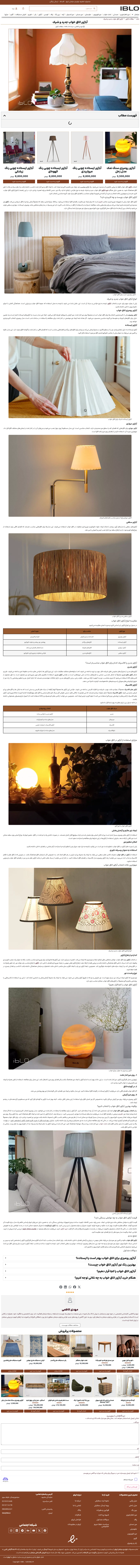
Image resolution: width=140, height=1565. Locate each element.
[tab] (70, 1258)
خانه (137, 19)
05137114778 (7, 1505)
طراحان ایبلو (76, 1519)
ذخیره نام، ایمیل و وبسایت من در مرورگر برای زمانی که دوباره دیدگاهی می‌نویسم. (110, 1473)
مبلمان (136, 14)
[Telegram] (22, 1530)
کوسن (46, 14)
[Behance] (28, 1530)
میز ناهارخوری (125, 14)
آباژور (40, 14)
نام (138, 1448)
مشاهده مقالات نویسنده (70, 1325)
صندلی (115, 14)
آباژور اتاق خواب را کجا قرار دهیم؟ (116, 1271)
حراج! (6, 14)
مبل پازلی (133, 1500)
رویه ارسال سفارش (101, 1505)
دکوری (30, 14)
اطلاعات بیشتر (58, 1371)
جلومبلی (133, 1529)
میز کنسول (70, 14)
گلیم (11, 14)
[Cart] (23, 8)
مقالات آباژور (129, 19)
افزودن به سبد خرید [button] (121, 181)
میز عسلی (79, 14)
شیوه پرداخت (103, 1515)
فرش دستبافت (20, 14)
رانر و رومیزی (132, 1543)
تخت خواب (107, 14)
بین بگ (57, 14)
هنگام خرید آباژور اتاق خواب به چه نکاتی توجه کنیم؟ (105, 1278)
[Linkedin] (16, 1530)
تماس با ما (77, 1505)
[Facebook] (44, 1530)
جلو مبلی (88, 14)
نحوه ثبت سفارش (102, 1500)
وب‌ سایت (135, 1465)
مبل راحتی (133, 1505)
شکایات (78, 1515)
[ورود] (16, 8)
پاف (51, 14)
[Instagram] (11, 1530)
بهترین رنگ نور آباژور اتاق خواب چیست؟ (112, 1264)
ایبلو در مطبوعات (74, 1524)
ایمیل (137, 1457)
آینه (63, 14)
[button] (4, 115)
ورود (13, 9)
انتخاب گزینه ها (127, 1371)
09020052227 (7, 1509)
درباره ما (78, 1500)
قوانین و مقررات (102, 1510)
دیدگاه (136, 1422)
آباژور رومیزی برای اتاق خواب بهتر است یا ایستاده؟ (106, 1258)
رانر (35, 14)
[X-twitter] (39, 1530)
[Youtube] (33, 1530)
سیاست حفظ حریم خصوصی (101, 1525)
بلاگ (79, 1510)
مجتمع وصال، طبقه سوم (10, 1497)
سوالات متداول (103, 1519)
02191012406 (7, 1501)
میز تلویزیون (97, 14)
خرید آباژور (64, 1229)
